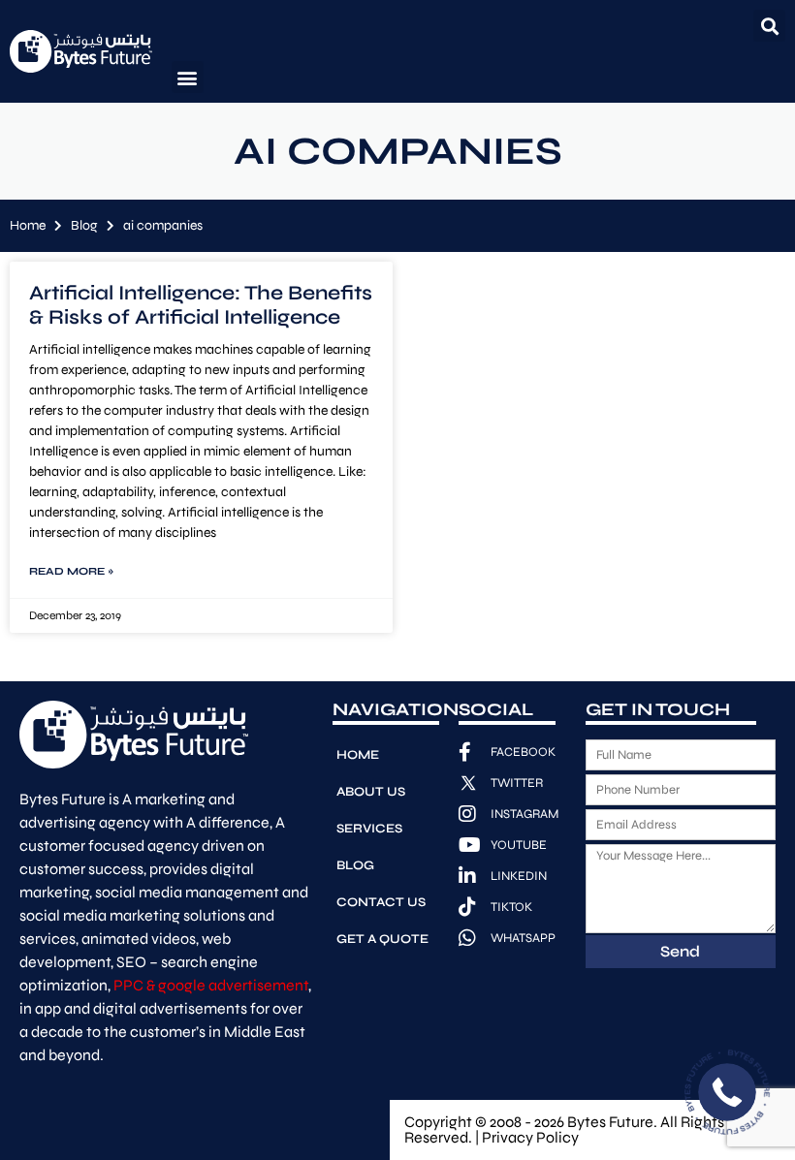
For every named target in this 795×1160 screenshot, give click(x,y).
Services (369, 828)
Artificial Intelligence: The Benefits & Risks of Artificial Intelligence (200, 305)
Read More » (71, 571)
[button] (769, 26)
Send (680, 951)
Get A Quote (382, 939)
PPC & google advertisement (210, 985)
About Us (370, 791)
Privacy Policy (530, 1137)
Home (28, 225)
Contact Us (381, 902)
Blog (84, 225)
